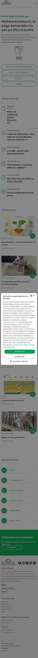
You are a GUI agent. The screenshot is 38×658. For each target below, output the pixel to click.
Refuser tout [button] (20, 357)
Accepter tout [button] (19, 352)
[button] (19, 361)
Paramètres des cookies (20, 345)
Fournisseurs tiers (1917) (11, 322)
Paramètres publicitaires (20, 340)
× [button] (34, 295)
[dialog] (19, 329)
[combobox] (31, 296)
